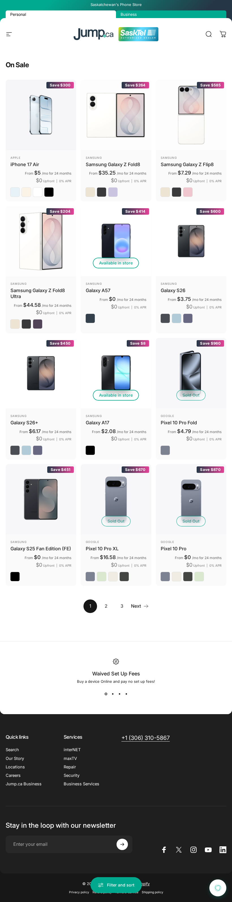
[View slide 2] (112, 693)
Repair (70, 767)
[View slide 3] (119, 693)
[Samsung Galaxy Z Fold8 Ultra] (41, 241)
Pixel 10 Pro (173, 548)
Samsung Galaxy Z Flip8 (187, 164)
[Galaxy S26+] (41, 373)
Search (12, 749)
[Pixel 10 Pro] (191, 499)
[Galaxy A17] (116, 373)
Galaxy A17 (97, 422)
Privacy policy (79, 892)
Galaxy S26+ (24, 422)
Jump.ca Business (24, 783)
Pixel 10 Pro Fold (179, 422)
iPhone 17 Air (24, 164)
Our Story (15, 758)
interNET (72, 749)
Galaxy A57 (98, 290)
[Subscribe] (122, 844)
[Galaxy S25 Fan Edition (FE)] (41, 499)
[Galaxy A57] (116, 241)
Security (72, 775)
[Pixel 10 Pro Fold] (191, 373)
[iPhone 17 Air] (41, 115)
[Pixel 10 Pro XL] (116, 499)
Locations (15, 767)
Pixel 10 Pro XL (102, 548)
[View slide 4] (126, 693)
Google (167, 416)
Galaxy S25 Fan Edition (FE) (40, 548)
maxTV (70, 758)
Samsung (94, 157)
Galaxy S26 (173, 290)
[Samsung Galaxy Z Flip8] (191, 115)
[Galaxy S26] (191, 241)
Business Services (81, 783)
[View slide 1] (105, 693)
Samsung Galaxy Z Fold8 (113, 164)
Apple (15, 157)
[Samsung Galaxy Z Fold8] (116, 115)
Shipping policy (152, 892)
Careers (13, 775)
